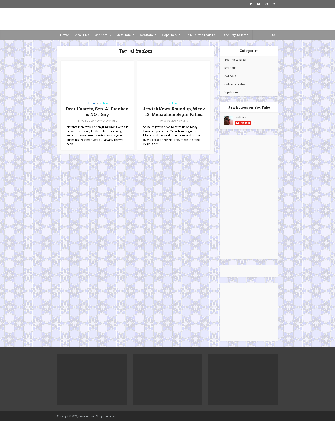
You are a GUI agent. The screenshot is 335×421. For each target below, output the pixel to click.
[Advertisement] (249, 197)
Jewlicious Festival (201, 35)
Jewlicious (125, 35)
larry (185, 120)
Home (64, 35)
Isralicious (148, 35)
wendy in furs (108, 120)
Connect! (101, 35)
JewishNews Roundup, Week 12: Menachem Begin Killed (174, 111)
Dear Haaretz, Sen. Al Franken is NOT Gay (97, 111)
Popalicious (171, 35)
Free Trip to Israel (236, 35)
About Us (82, 35)
